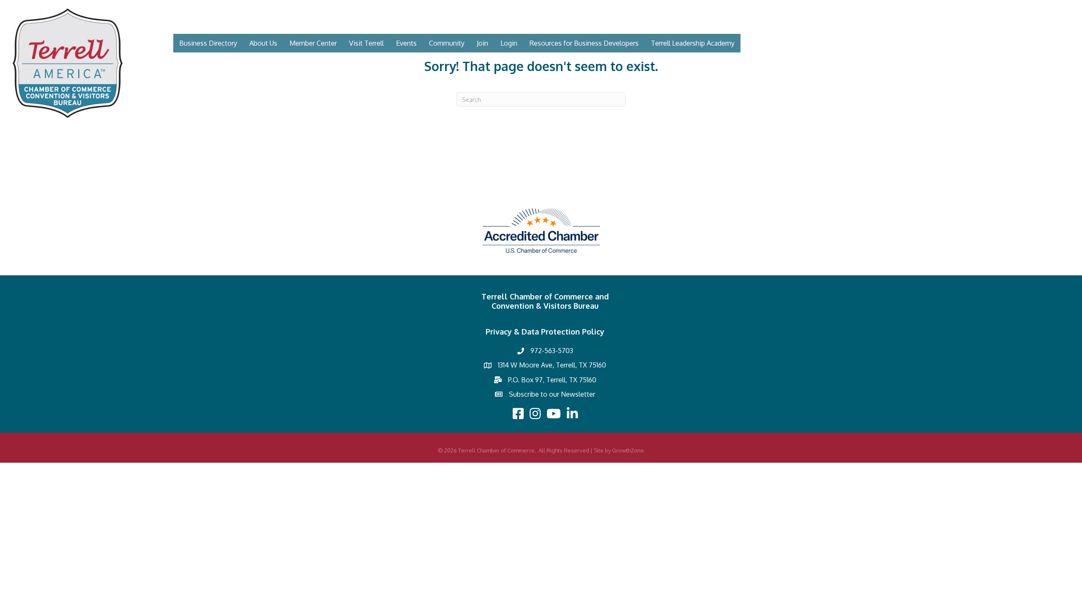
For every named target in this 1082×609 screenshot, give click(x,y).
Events (406, 43)
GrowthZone (628, 450)
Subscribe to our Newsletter (552, 394)
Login (508, 43)
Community (446, 43)
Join (482, 43)
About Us (263, 43)
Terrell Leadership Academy (693, 43)
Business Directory (208, 43)
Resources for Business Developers (584, 43)
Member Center (313, 43)
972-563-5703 (551, 350)
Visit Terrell (366, 43)
